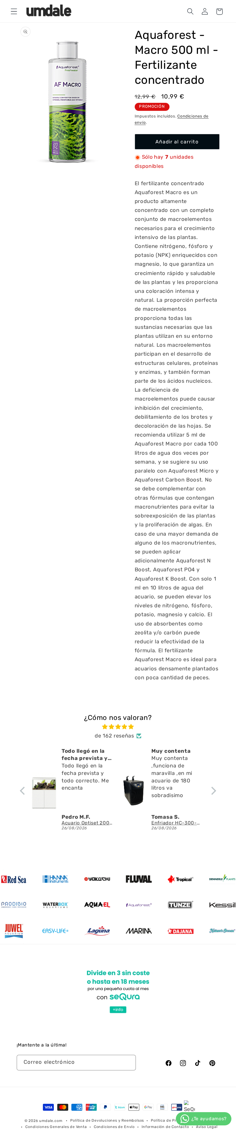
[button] (14, 11)
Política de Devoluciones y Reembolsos (107, 1120)
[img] (118, 726)
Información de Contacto (165, 1127)
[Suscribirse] (128, 1062)
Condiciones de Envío (114, 1127)
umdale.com (50, 1120)
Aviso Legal (207, 1127)
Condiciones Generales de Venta (56, 1127)
